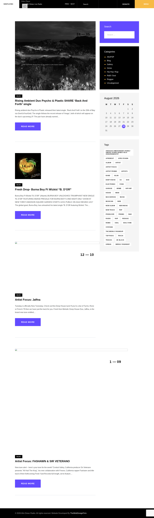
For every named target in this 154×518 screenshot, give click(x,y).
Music (122, 197)
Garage (109, 188)
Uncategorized (113, 83)
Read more (28, 126)
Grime (119, 188)
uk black (120, 240)
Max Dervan (111, 197)
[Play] (22, 52)
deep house (110, 180)
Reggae (110, 79)
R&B (130, 214)
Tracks (109, 240)
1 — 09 (115, 362)
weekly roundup (123, 244)
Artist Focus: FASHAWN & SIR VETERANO (42, 461)
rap (116, 218)
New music (123, 205)
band (108, 175)
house (108, 193)
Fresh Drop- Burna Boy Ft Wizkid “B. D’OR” (43, 189)
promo (121, 214)
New (119, 201)
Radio (108, 218)
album (108, 162)
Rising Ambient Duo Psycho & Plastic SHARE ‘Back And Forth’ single (51, 102)
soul (117, 223)
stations (109, 227)
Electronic (110, 184)
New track (110, 210)
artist (118, 162)
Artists (124, 171)
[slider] (43, 64)
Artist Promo (111, 171)
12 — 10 (87, 255)
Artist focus (111, 167)
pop (120, 210)
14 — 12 (28, 166)
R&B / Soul (111, 76)
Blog (19, 96)
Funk (122, 184)
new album (110, 205)
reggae (125, 218)
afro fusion (123, 158)
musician (109, 201)
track (120, 236)
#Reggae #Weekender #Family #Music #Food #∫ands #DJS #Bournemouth (118, 152)
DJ (121, 180)
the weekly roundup (114, 231)
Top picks (110, 236)
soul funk (127, 223)
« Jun (130, 98)
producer (110, 214)
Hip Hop (129, 188)
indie (117, 193)
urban (108, 244)
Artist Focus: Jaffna (27, 299)
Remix (108, 223)
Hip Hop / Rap (112, 72)
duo (127, 180)
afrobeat (110, 158)
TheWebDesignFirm (78, 513)
